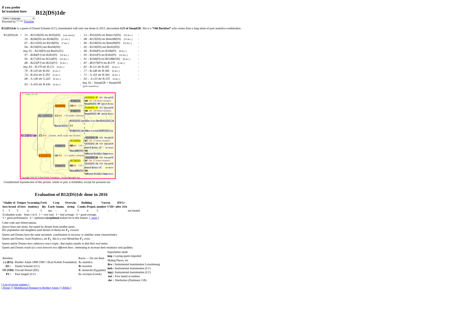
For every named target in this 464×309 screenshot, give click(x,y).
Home (6, 287)
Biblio (66, 287)
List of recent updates (15, 284)
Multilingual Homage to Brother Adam (36, 287)
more (94, 217)
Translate (29, 21)
